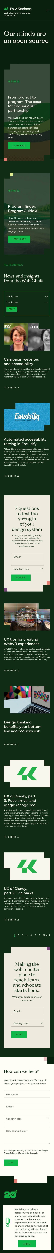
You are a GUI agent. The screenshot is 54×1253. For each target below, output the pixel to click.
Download (21, 578)
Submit (19, 1034)
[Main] (48, 10)
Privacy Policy (9, 1153)
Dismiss (27, 1243)
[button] (14, 935)
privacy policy (26, 1235)
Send (11, 1163)
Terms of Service (26, 1153)
